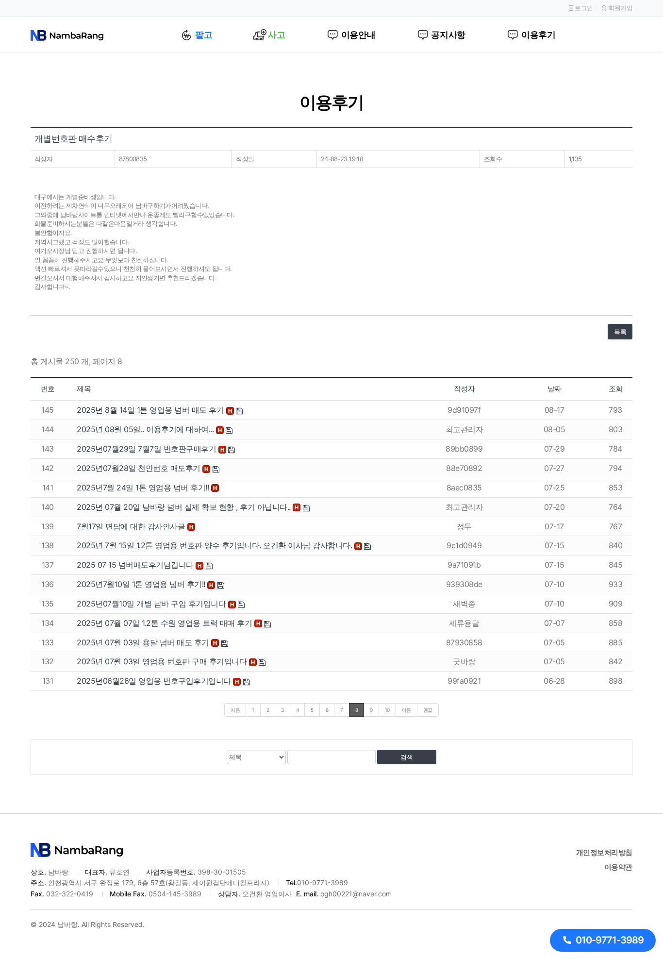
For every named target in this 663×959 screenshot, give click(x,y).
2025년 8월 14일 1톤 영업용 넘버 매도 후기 (151, 410)
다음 (406, 710)
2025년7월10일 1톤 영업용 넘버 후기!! (142, 584)
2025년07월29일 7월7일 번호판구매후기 (147, 449)
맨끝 (427, 710)
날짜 (554, 388)
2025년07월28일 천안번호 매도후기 (139, 468)
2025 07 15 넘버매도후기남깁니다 (136, 565)
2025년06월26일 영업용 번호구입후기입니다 (155, 681)
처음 (235, 710)
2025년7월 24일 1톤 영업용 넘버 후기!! (144, 487)
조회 (616, 388)
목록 (620, 332)
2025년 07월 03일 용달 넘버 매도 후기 (144, 642)
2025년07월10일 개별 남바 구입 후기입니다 (152, 603)
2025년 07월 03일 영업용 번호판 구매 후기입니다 (163, 661)
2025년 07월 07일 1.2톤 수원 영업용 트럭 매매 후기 (165, 623)
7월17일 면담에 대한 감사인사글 (132, 526)
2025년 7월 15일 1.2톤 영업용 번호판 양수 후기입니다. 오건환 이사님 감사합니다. (215, 545)
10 (387, 710)
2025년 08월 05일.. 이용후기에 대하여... (146, 429)
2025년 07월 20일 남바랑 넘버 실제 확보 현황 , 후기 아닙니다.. (185, 507)
